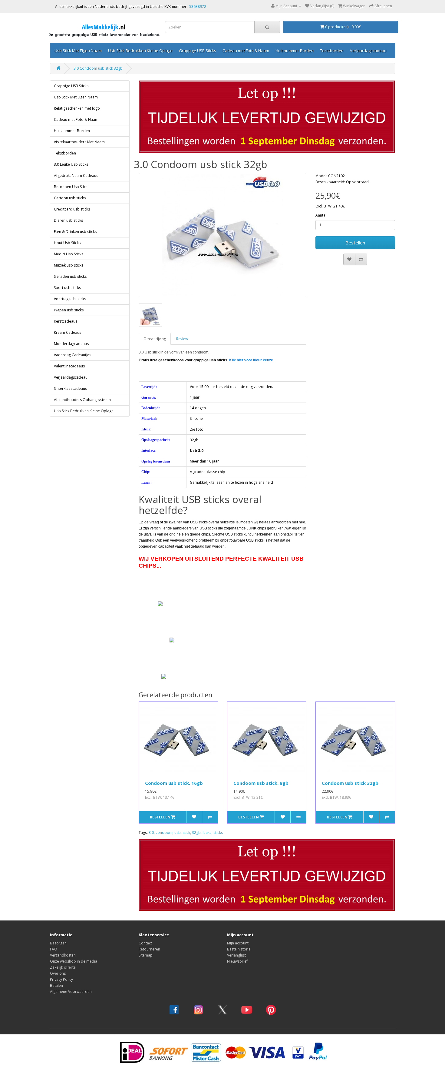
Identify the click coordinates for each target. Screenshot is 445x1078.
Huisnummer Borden (294, 50)
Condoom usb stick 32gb (350, 783)
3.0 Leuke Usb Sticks (71, 164)
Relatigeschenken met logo (77, 108)
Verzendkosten (63, 955)
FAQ (53, 949)
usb (177, 832)
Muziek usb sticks (68, 265)
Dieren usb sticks (68, 220)
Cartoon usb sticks (70, 198)
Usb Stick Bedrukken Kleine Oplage (140, 50)
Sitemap (146, 955)
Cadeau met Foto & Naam (245, 50)
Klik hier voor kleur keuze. (251, 360)
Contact (145, 943)
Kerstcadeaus (65, 321)
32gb (196, 832)
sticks (218, 832)
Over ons (58, 973)
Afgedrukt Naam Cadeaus (76, 175)
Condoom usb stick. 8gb (260, 783)
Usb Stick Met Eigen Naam (78, 50)
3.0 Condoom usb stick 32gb (98, 68)
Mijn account (238, 943)
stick (186, 832)
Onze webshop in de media (73, 961)
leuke (207, 832)
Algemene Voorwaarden (71, 991)
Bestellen (355, 243)
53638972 (197, 6)
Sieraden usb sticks (70, 276)
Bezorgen (58, 943)
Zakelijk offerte (63, 967)
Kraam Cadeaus (67, 332)
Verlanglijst (236, 955)
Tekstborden (332, 50)
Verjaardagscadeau (368, 50)
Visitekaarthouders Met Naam (79, 141)
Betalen (56, 985)
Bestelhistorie (239, 949)
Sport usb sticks (67, 287)
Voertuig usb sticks (70, 298)
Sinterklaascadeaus (70, 388)
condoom (164, 832)
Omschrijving (154, 338)
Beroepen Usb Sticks (71, 186)
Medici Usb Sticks (68, 254)
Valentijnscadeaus (69, 366)
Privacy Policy (61, 979)
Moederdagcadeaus (71, 343)
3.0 (151, 832)
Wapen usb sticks (69, 310)
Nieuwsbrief (237, 961)
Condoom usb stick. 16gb (174, 783)
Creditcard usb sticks (72, 209)
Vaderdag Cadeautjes (72, 354)
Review (182, 338)
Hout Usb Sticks (67, 242)
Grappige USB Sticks (197, 50)
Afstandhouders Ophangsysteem (82, 399)
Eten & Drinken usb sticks (75, 231)
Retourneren (149, 949)
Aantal (320, 215)
